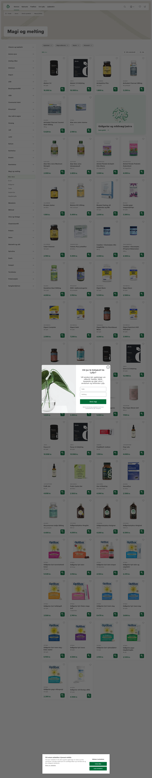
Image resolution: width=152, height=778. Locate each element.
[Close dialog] (108, 367)
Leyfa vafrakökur (98, 768)
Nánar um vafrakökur (50, 765)
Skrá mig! (93, 402)
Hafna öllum (98, 764)
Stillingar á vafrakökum (98, 759)
